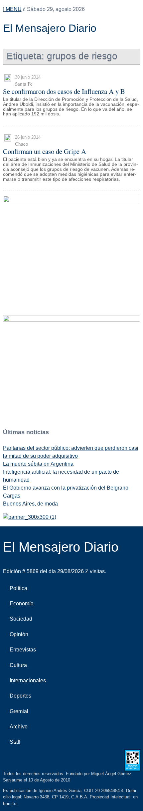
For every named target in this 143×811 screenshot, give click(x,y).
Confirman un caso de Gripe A (44, 151)
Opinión (19, 634)
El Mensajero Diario (49, 28)
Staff (15, 742)
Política (18, 588)
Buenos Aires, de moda (30, 504)
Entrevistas (23, 649)
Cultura (18, 665)
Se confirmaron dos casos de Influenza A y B (64, 91)
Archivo (19, 726)
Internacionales (28, 680)
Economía (22, 603)
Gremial (19, 711)
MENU (13, 9)
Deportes (20, 696)
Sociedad (21, 619)
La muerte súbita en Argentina (38, 464)
